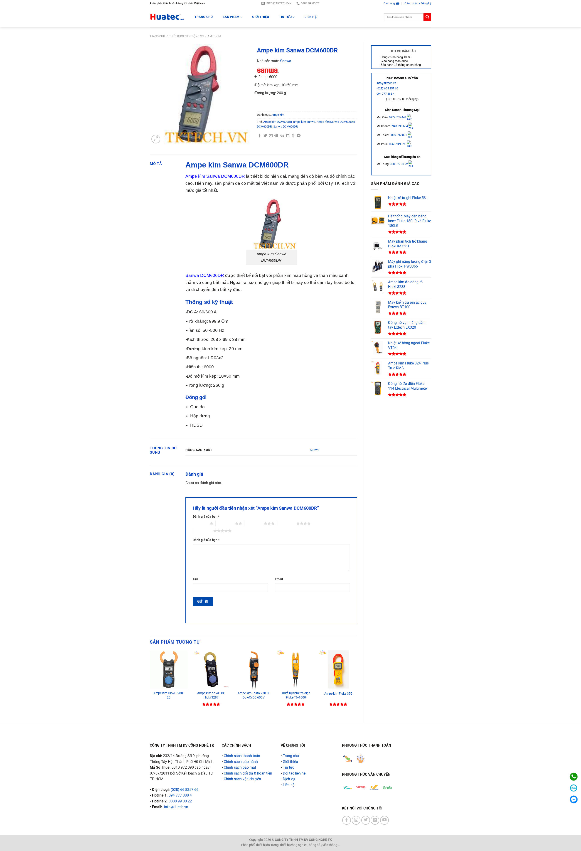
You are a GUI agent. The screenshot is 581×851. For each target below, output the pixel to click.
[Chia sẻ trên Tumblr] (293, 135)
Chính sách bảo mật (240, 767)
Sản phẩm (231, 17)
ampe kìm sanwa (304, 121)
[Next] (357, 683)
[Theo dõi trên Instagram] (356, 820)
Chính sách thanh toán (242, 756)
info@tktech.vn (386, 83)
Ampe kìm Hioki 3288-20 (168, 695)
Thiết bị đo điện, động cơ (186, 36)
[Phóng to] (155, 139)
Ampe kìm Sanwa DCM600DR (336, 121)
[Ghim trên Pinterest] (276, 135)
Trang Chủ (203, 17)
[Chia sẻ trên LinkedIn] (287, 135)
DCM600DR (264, 126)
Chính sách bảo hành (241, 762)
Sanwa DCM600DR (285, 126)
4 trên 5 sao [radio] (286, 523)
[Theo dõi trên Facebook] (346, 820)
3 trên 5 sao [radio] (254, 523)
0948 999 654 (400, 126)
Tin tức (285, 17)
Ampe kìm (214, 36)
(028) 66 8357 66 (387, 88)
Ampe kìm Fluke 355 (338, 694)
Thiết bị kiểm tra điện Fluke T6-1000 (295, 695)
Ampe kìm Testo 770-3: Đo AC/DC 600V (253, 695)
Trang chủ (157, 36)
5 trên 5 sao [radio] (203, 531)
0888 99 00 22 (399, 164)
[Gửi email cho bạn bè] (271, 135)
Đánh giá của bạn (206, 517)
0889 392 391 (399, 135)
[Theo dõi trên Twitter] (365, 820)
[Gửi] (427, 17)
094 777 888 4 (385, 93)
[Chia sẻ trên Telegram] (298, 135)
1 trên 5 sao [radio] (200, 523)
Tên (195, 579)
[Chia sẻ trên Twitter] (265, 135)
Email (279, 579)
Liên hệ (311, 17)
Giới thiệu (260, 17)
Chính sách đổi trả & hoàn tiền (248, 773)
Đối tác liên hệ (294, 773)
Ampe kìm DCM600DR (277, 121)
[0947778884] (574, 777)
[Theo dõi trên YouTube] (384, 820)
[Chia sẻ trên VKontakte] (282, 135)
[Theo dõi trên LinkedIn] (375, 820)
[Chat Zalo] (574, 788)
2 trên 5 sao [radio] (225, 523)
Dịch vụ (289, 779)
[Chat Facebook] (574, 799)
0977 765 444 (398, 117)
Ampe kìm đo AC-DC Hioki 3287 (211, 695)
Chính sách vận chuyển (242, 779)
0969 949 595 (398, 144)
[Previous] (150, 683)
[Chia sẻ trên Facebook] (259, 135)
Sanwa (285, 61)
